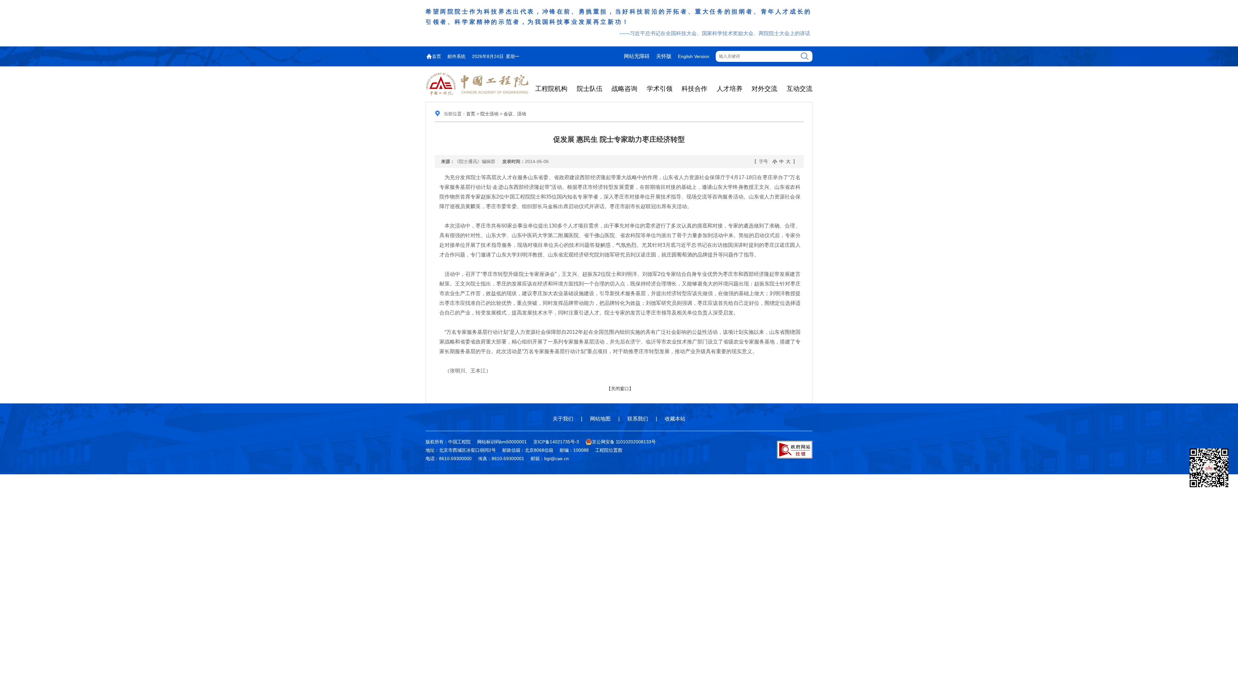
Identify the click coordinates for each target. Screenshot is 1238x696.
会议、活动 (515, 113)
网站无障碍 (637, 56)
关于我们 (563, 418)
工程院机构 (551, 88)
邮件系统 (456, 56)
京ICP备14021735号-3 (556, 441)
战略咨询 (624, 88)
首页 (436, 56)
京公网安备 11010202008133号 (624, 441)
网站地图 (600, 418)
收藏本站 (675, 418)
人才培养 (729, 88)
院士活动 (489, 113)
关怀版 (664, 56)
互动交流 (799, 88)
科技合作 (694, 88)
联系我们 (637, 418)
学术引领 (660, 88)
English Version (693, 56)
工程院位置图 (608, 450)
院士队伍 (590, 88)
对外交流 (764, 88)
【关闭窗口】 (620, 388)
